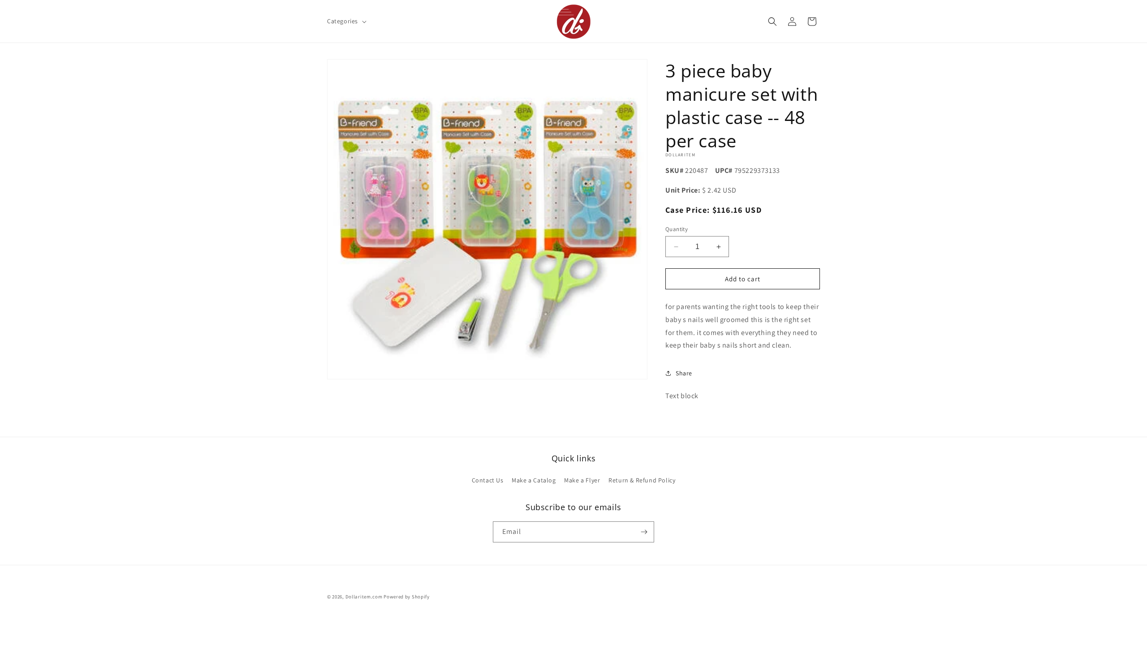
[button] (346, 21)
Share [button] (684, 373)
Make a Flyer (582, 480)
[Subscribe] (644, 531)
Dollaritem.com (364, 596)
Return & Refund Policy (641, 480)
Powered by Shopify (407, 596)
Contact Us (488, 480)
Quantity (676, 229)
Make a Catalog (534, 480)
